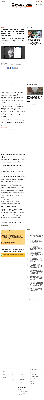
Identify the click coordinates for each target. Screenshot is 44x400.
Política (4, 373)
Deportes (12, 377)
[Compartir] (8, 68)
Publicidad (33, 372)
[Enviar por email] (15, 68)
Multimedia (22, 379)
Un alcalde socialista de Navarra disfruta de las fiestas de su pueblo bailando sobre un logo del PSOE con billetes (34, 42)
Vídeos (22, 382)
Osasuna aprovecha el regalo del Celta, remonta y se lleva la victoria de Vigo (36, 289)
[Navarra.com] (22, 5)
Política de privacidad (35, 376)
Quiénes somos (34, 369)
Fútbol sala (22, 373)
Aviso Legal (33, 378)
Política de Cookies (34, 374)
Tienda (32, 383)
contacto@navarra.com (6, 243)
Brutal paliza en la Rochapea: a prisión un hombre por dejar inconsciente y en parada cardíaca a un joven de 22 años (34, 99)
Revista (21, 377)
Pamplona (4, 379)
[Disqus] (31, 320)
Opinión (3, 380)
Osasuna (12, 376)
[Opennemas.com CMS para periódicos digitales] (22, 392)
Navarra (3, 371)
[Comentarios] (17, 68)
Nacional (21, 376)
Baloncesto (13, 380)
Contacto (33, 371)
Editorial (4, 382)
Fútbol (13, 379)
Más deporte (23, 374)
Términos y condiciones (34, 298)
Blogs (13, 373)
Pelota (13, 382)
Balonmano (23, 371)
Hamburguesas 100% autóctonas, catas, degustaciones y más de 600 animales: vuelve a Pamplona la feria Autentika (36, 247)
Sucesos (4, 374)
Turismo (32, 381)
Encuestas (13, 374)
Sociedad (4, 377)
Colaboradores (14, 371)
